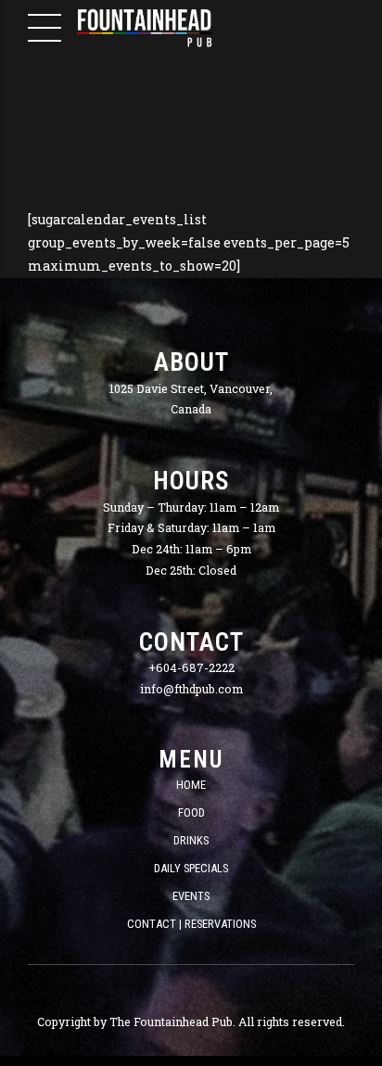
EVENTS (191, 896)
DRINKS (191, 840)
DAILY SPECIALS (191, 868)
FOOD (191, 812)
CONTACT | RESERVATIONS (191, 924)
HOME (191, 785)
